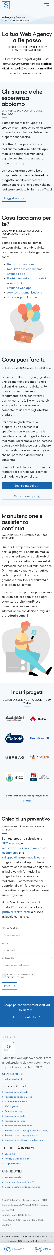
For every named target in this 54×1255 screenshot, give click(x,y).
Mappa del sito (12, 1163)
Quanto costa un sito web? (19, 1182)
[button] (46, 5)
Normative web (12, 1177)
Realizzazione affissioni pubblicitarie (23, 1140)
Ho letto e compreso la (21, 976)
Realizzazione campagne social (21, 1135)
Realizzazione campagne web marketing (26, 1130)
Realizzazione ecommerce (24, 269)
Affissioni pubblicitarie (22, 297)
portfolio (27, 801)
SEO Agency (10, 843)
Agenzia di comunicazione (24, 292)
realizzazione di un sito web (20, 848)
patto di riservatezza (16, 912)
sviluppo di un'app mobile (19, 857)
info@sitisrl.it (15, 1079)
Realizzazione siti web (21, 264)
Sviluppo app (16, 273)
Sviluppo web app (19, 288)
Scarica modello (25, 485)
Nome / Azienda (10, 928)
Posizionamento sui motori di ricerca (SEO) (26, 281)
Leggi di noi (11, 198)
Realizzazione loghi (14, 1116)
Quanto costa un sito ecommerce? (22, 1186)
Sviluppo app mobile (15, 1101)
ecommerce (10, 852)
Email (5, 943)
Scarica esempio (25, 496)
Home (4, 20)
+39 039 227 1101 (14, 1074)
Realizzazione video (14, 1120)
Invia (7, 986)
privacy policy (15, 977)
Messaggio (8, 958)
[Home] (6, 5)
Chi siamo (9, 1153)
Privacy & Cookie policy (16, 1158)
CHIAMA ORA (18, 1249)
